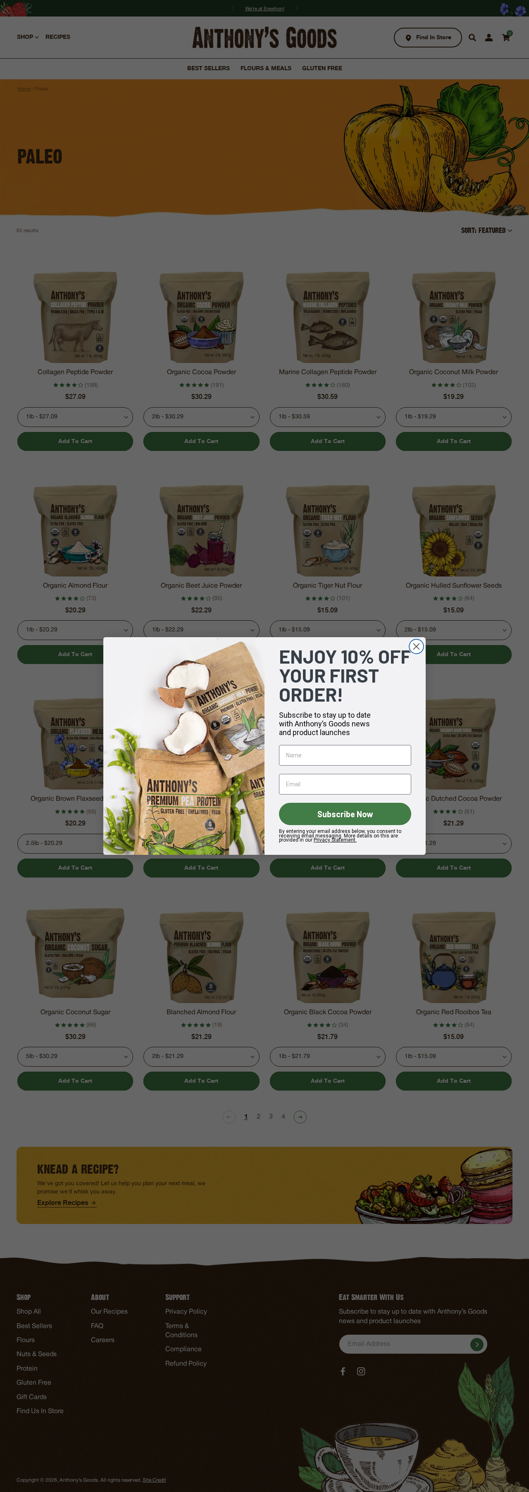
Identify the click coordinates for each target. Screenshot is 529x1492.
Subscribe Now (345, 814)
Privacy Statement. (335, 840)
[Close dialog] (416, 646)
